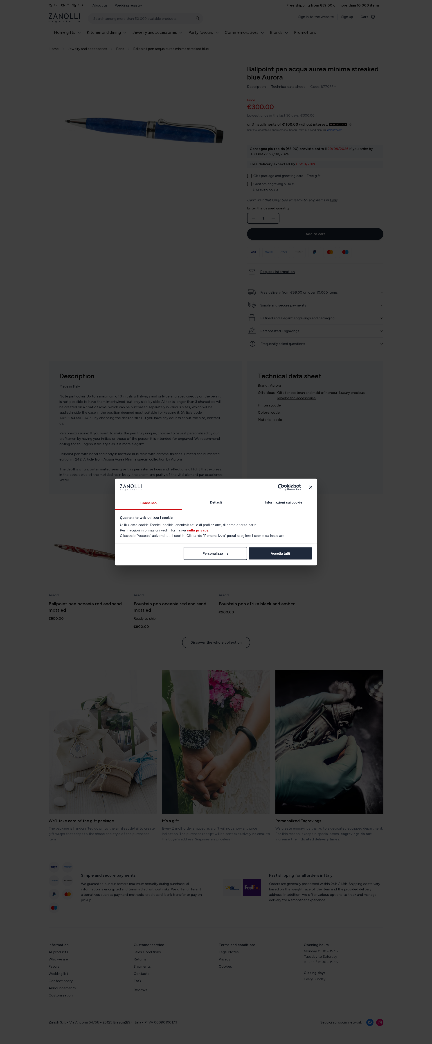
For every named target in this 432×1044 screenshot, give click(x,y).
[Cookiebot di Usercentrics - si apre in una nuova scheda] (281, 487)
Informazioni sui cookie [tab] (283, 502)
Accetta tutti (280, 553)
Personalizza (212, 553)
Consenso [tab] (148, 503)
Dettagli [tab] (216, 502)
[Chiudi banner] (310, 487)
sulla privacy (197, 530)
